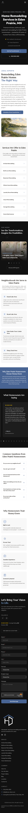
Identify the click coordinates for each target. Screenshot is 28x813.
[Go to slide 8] (4, 441)
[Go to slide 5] (19, 263)
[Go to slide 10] (9, 441)
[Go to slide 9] (6, 441)
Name (3, 637)
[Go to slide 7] (1, 441)
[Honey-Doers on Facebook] (2, 735)
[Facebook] (2, 618)
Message (3, 681)
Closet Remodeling (6, 755)
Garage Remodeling (6, 758)
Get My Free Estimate (13, 51)
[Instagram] (6, 618)
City (2, 659)
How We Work (4, 771)
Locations (3, 779)
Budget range (5, 674)
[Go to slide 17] (27, 441)
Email (3, 644)
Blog (2, 776)
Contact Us (4, 781)
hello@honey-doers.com (9, 792)
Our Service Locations (10, 630)
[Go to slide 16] (24, 441)
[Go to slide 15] (22, 441)
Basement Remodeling (6, 748)
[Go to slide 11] (11, 441)
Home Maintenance (6, 760)
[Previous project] (3, 237)
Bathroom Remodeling (6, 745)
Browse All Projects (14, 267)
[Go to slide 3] (14, 263)
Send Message (14, 701)
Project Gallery (5, 774)
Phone (3, 652)
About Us (3, 768)
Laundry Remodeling (6, 753)
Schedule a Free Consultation (11, 112)
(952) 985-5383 (15, 56)
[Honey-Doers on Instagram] (5, 735)
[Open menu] (25, 2)
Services (3, 666)
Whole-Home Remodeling (7, 750)
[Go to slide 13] (17, 441)
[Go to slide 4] (17, 263)
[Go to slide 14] (19, 441)
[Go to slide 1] (9, 263)
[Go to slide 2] (11, 263)
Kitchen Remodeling (6, 742)
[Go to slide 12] (14, 441)
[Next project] (7, 237)
